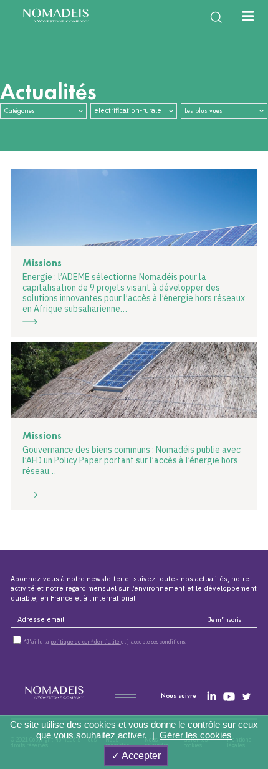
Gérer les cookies (196, 735)
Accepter (140, 755)
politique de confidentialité (85, 641)
